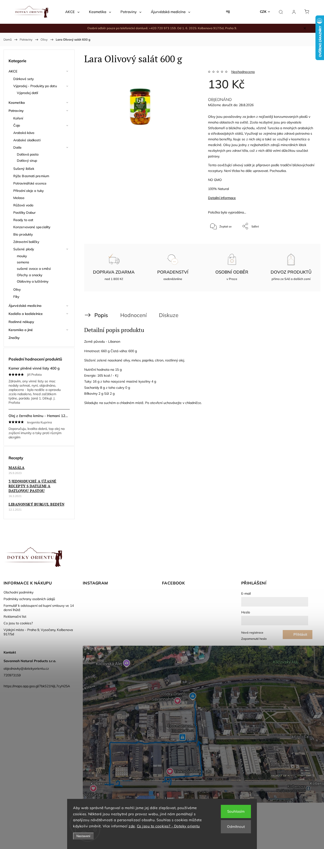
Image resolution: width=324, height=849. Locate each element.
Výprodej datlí (27, 93)
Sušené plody (23, 249)
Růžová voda (23, 205)
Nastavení (83, 836)
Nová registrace (252, 632)
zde (132, 826)
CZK (263, 12)
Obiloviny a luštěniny (32, 281)
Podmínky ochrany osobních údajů (29, 599)
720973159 (12, 675)
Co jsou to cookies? (18, 623)
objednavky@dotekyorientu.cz (26, 668)
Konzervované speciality (31, 227)
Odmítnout (236, 826)
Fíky (16, 296)
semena (23, 262)
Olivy (17, 289)
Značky (14, 338)
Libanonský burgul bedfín (36, 504)
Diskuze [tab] (168, 315)
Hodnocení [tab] (133, 315)
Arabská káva (23, 133)
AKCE (13, 71)
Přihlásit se (300, 635)
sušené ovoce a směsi (34, 268)
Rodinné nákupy (21, 322)
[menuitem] (72, 12)
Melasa (18, 198)
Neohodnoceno (243, 71)
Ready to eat (23, 220)
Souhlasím (236, 811)
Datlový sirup (27, 160)
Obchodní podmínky (18, 592)
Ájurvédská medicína (25, 306)
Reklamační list (15, 616)
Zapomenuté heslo (254, 638)
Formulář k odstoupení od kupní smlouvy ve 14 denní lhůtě (39, 607)
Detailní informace (222, 198)
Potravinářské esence (29, 183)
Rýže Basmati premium (31, 176)
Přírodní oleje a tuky (28, 191)
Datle (17, 147)
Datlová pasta (27, 154)
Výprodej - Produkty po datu (35, 86)
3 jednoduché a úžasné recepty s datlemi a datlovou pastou (32, 486)
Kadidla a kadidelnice (26, 314)
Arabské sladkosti (27, 140)
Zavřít (304, 242)
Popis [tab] (101, 315)
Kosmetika (17, 102)
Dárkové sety (23, 79)
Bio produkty (23, 234)
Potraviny (16, 111)
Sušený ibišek (23, 168)
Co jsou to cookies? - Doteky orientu (168, 826)
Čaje (16, 125)
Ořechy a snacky (29, 275)
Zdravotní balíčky (26, 242)
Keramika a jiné (21, 330)
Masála (16, 467)
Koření (18, 118)
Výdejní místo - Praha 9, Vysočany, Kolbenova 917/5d (38, 632)
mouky (22, 256)
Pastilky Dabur (24, 212)
